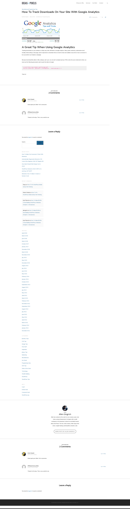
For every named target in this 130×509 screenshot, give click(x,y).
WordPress (24, 376)
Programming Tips (33, 9)
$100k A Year (25, 338)
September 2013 (26, 284)
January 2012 (25, 328)
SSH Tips (24, 365)
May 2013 (24, 292)
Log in (23, 387)
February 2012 (25, 325)
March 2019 (25, 235)
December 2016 (26, 249)
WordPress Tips (26, 379)
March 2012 (25, 322)
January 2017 (25, 246)
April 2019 (24, 233)
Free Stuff (24, 346)
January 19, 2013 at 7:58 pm (33, 113)
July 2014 (24, 268)
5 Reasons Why (80, 3)
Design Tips (25, 344)
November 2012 (26, 303)
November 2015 (26, 254)
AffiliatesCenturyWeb (33, 112)
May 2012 (24, 317)
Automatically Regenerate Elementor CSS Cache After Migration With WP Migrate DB (32, 160)
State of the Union (26, 368)
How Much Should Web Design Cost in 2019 (31, 165)
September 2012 (26, 306)
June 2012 (24, 314)
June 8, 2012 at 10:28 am (32, 100)
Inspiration (24, 349)
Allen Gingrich (25, 16)
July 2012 (24, 311)
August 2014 (25, 265)
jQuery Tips (24, 352)
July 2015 (24, 257)
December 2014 (26, 263)
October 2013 (25, 282)
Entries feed (25, 389)
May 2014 (24, 273)
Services (88, 3)
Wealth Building (25, 374)
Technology (25, 371)
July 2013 (24, 290)
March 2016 (25, 252)
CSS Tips (24, 341)
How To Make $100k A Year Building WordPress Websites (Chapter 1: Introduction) (32, 202)
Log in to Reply (81, 99)
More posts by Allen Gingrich (65, 431)
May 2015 (24, 260)
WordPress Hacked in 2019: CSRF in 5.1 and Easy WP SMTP (32, 170)
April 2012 (24, 319)
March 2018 (25, 241)
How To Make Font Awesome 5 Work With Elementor (32, 155)
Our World (24, 360)
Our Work (94, 3)
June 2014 (24, 271)
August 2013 (25, 287)
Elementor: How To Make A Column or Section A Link (31, 175)
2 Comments (94, 17)
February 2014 (25, 276)
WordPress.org (25, 395)
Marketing (24, 355)
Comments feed (26, 392)
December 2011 (26, 330)
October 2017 (25, 244)
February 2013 (25, 301)
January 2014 (25, 279)
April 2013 (24, 295)
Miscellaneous (25, 9)
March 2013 (25, 298)
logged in (30, 137)
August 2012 (25, 309)
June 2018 (24, 238)
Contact (101, 3)
